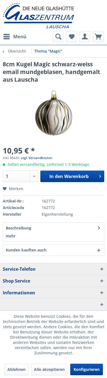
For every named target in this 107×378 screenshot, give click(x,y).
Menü (19, 36)
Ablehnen (16, 369)
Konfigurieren (87, 369)
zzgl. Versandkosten (36, 157)
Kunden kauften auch (26, 250)
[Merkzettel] (71, 36)
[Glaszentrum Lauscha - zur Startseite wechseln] (53, 15)
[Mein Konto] (84, 36)
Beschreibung (18, 228)
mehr (11, 236)
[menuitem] (14, 36)
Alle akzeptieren (49, 369)
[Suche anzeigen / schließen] (57, 36)
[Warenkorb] (98, 36)
